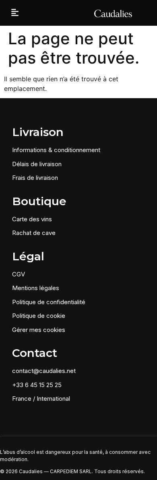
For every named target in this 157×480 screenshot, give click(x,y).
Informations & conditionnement (56, 150)
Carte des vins (32, 219)
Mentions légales (35, 288)
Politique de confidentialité (48, 302)
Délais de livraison (37, 164)
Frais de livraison (35, 177)
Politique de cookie (38, 315)
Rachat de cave (34, 233)
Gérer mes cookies (38, 330)
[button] (15, 13)
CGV (18, 274)
